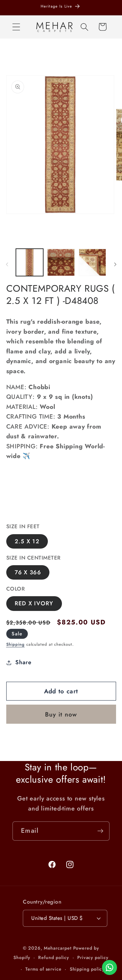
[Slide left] (7, 264)
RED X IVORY (34, 603)
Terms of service (43, 969)
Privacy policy (93, 957)
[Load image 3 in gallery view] (92, 262)
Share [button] (23, 662)
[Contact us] (109, 967)
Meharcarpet (58, 948)
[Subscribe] (100, 831)
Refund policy (53, 957)
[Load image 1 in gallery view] (29, 262)
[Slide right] (115, 264)
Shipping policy (87, 969)
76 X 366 (28, 572)
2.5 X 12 (27, 541)
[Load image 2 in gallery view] (61, 262)
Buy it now (61, 714)
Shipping (15, 644)
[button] (16, 27)
